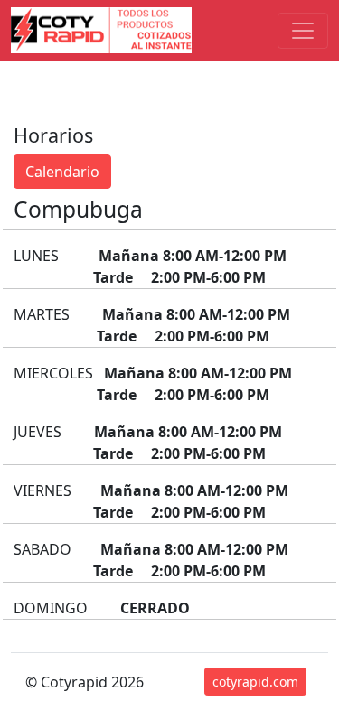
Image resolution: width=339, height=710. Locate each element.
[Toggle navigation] (303, 31)
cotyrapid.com (255, 681)
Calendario (62, 172)
